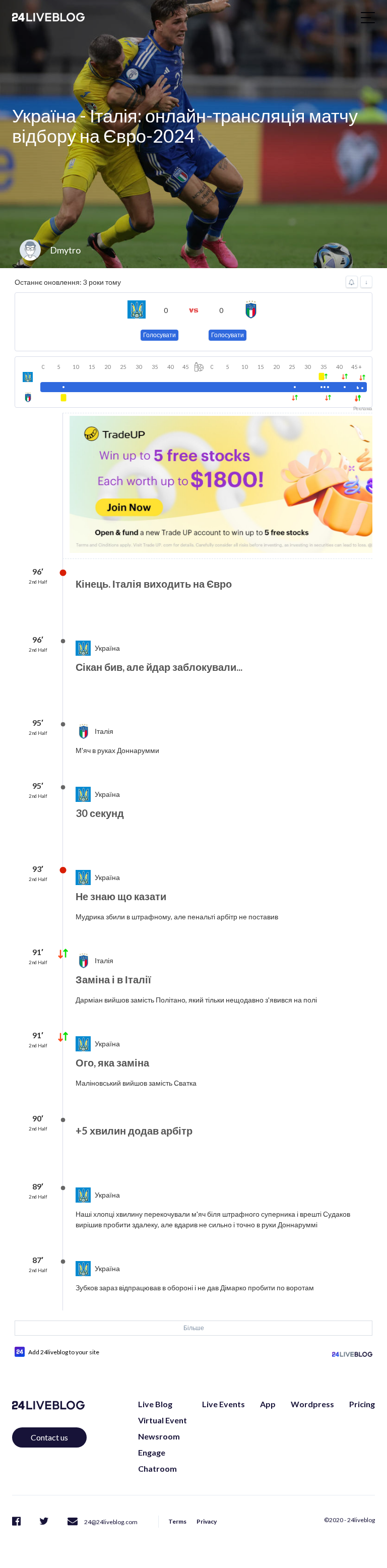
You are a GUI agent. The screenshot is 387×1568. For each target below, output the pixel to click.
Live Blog (155, 1404)
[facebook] (16, 1521)
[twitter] (44, 1521)
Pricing (362, 1404)
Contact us (49, 1437)
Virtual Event (162, 1420)
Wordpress (312, 1404)
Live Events (223, 1404)
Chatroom (157, 1468)
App (268, 1404)
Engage (151, 1452)
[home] (48, 17)
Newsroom (159, 1436)
